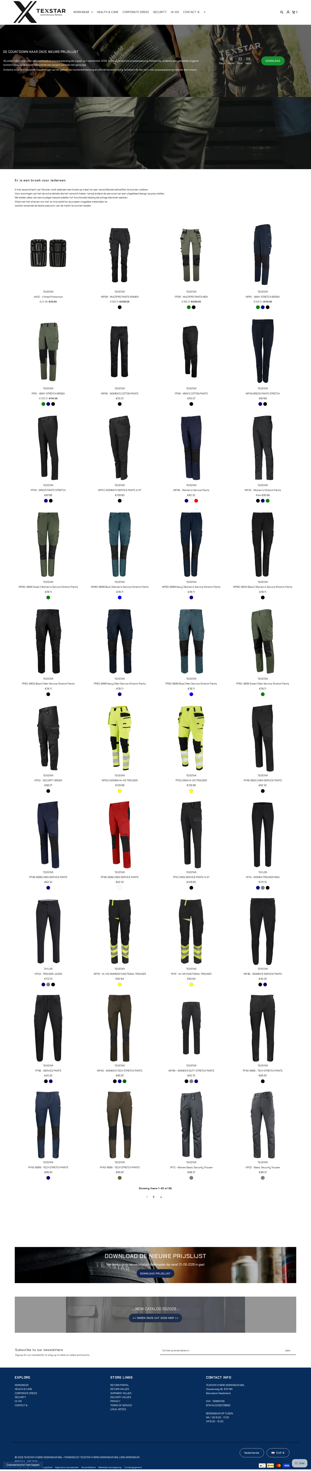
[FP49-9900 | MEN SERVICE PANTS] (262, 738)
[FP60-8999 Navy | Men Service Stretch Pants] (119, 641)
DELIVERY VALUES (120, 1397)
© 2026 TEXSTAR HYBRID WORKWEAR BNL (39, 1457)
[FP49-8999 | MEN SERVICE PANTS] (48, 834)
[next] (161, 1197)
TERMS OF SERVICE (121, 1405)
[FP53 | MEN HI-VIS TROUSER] (191, 738)
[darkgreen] (124, 1081)
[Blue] (119, 597)
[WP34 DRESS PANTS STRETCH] (262, 351)
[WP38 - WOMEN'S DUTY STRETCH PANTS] (191, 1028)
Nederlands (251, 1452)
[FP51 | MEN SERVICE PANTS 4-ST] (191, 834)
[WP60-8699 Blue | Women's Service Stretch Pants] (119, 544)
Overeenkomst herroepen (23, 1465)
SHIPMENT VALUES (121, 1393)
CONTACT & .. (22, 1405)
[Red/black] (119, 888)
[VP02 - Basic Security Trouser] (262, 1125)
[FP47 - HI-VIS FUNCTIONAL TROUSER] (191, 931)
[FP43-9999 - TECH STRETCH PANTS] (262, 1028)
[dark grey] (263, 1178)
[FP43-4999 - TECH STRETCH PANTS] (119, 1125)
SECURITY (20, 1397)
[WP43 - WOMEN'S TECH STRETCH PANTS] (119, 1028)
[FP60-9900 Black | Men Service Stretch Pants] (48, 641)
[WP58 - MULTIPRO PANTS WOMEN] (119, 254)
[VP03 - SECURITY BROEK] (48, 738)
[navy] (260, 404)
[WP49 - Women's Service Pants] (191, 447)
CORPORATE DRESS (26, 1393)
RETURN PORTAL (119, 1385)
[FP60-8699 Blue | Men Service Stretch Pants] (191, 641)
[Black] (119, 501)
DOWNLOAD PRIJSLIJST (155, 1273)
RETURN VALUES (119, 1389)
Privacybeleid (45, 1467)
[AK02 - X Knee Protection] (48, 254)
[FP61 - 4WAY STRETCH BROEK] (48, 351)
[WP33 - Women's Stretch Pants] (262, 447)
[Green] (189, 307)
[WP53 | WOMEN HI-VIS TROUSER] (119, 738)
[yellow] (119, 984)
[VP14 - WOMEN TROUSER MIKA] (262, 834)
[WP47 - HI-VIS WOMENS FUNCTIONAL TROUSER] (119, 931)
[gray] (191, 1081)
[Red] (196, 501)
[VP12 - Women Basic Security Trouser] (191, 1125)
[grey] (263, 888)
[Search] (282, 12)
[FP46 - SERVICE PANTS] (48, 1028)
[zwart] (191, 501)
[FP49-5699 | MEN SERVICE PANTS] (119, 834)
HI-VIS (18, 1401)
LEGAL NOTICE (118, 1409)
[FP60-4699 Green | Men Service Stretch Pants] (262, 641)
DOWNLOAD (273, 60)
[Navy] (263, 307)
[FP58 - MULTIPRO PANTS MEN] (191, 254)
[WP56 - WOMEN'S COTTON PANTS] (119, 351)
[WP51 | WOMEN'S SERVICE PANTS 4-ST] (119, 447)
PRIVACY (115, 1401)
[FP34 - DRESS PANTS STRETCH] (48, 447)
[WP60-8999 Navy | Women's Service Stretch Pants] (191, 544)
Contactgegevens (133, 1467)
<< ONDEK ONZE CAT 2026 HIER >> (155, 1318)
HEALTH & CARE (23, 1389)
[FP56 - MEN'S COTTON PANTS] (191, 351)
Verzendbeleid (88, 1467)
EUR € (280, 1452)
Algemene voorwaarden (67, 1467)
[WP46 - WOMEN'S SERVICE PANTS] (262, 931)
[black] (119, 307)
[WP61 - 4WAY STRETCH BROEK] (262, 254)
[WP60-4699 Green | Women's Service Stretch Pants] (48, 544)
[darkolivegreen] (119, 1178)
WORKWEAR (21, 1385)
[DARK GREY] (191, 1178)
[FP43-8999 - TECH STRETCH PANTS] (48, 1125)
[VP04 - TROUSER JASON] (48, 931)
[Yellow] (119, 791)
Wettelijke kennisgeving (109, 1467)
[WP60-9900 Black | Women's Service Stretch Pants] (262, 544)
